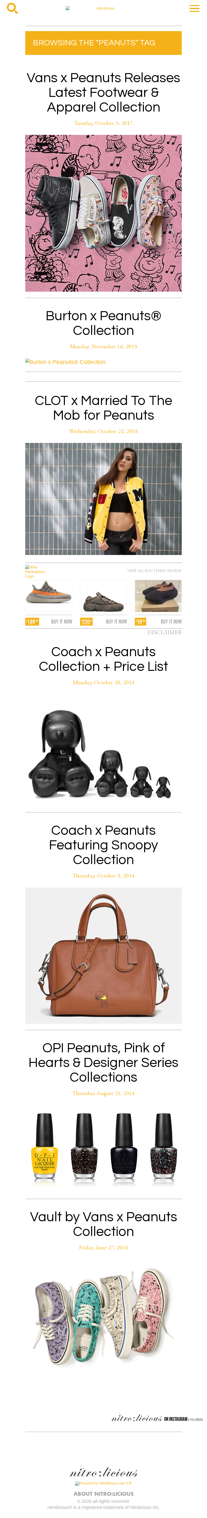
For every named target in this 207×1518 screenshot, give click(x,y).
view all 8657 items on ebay (154, 571)
